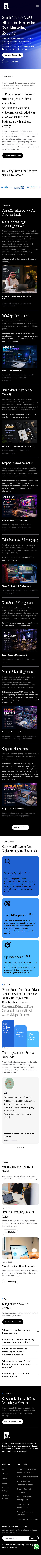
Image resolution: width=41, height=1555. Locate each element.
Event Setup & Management (23, 1505)
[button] (37, 6)
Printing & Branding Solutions (25, 1513)
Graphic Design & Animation (24, 1490)
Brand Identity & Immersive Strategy (25, 1483)
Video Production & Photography (25, 1498)
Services (5, 1478)
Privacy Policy (5, 1489)
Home (4, 1469)
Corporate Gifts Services (27, 1519)
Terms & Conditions (6, 1496)
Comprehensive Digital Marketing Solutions (26, 1470)
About (4, 1474)
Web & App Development (27, 1477)
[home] (9, 6)
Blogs (4, 1483)
